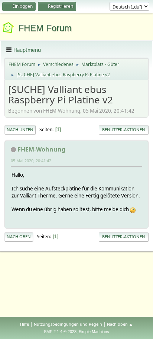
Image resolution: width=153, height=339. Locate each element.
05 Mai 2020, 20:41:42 (31, 160)
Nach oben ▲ (120, 324)
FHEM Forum (45, 28)
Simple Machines (94, 331)
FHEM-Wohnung (41, 149)
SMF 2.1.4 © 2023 (60, 331)
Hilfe (24, 324)
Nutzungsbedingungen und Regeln (68, 324)
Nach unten (20, 129)
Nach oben (19, 236)
